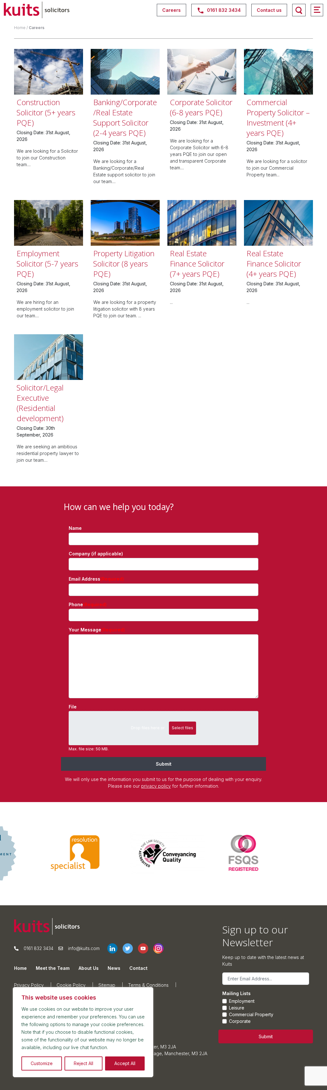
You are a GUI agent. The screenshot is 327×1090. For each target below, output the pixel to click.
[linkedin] (115, 948)
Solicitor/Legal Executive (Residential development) (40, 402)
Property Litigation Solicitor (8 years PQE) (124, 263)
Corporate (240, 1021)
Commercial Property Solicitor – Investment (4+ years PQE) (278, 117)
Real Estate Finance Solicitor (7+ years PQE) (197, 263)
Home (20, 27)
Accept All (124, 1063)
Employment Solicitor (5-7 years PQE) (47, 263)
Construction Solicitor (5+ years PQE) (46, 112)
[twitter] (130, 948)
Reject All (83, 1063)
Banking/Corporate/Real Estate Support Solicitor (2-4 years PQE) (125, 117)
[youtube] (145, 948)
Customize (42, 1063)
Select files (182, 727)
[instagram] (161, 948)
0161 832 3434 (38, 948)
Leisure (236, 1007)
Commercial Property (251, 1014)
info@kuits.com (84, 948)
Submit (163, 764)
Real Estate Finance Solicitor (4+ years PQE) (274, 263)
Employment (242, 1001)
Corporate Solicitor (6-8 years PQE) (201, 107)
